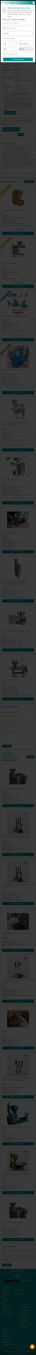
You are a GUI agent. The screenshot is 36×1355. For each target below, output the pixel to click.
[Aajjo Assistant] (32, 1346)
